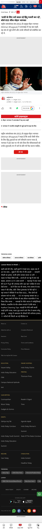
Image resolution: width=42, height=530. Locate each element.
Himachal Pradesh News (33, 473)
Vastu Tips (6, 473)
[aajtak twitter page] (24, 511)
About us (3, 323)
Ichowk (26, 489)
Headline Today (26, 463)
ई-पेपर (23, 2)
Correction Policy (6, 349)
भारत (12, 12)
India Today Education (8, 372)
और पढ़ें (21, 152)
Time (22, 404)
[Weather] (21, 7)
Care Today (5, 458)
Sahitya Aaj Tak (6, 421)
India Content (25, 458)
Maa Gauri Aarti (29, 481)
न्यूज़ (18, 12)
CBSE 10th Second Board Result (12, 481)
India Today (33, 2)
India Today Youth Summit (10, 436)
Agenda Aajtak (26, 421)
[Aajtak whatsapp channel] (14, 511)
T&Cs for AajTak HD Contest (9, 355)
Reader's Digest (26, 399)
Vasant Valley (5, 367)
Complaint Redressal (27, 330)
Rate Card (24, 336)
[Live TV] (35, 7)
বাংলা (27, 2)
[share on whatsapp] (39, 494)
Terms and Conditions (27, 343)
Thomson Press (26, 376)
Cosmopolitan (6, 399)
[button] (38, 526)
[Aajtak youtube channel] (34, 511)
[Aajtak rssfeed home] (29, 511)
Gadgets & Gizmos (7, 409)
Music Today (5, 404)
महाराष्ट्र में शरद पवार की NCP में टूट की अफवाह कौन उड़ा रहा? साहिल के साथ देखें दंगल (21, 284)
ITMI (2, 377)
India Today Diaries (27, 367)
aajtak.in (10, 97)
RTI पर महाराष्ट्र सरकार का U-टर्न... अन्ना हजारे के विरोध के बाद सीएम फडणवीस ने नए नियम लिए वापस (20, 298)
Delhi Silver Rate (17, 473)
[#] (17, 108)
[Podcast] (26, 6)
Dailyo (18, 489)
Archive (34, 489)
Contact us (24, 323)
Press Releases (25, 349)
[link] (40, 2)
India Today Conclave (8, 426)
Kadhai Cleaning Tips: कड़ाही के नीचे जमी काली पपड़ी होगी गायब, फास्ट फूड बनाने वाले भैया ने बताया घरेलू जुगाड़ (20, 310)
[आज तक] (3, 6)
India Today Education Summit (8, 443)
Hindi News (4, 12)
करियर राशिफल (6, 258)
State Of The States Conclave (31, 436)
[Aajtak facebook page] (19, 511)
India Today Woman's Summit (28, 428)
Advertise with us (6, 330)
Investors (3, 336)
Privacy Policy (5, 343)
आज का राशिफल (19, 258)
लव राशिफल (31, 258)
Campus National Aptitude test (10, 384)
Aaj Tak (19, 2)
